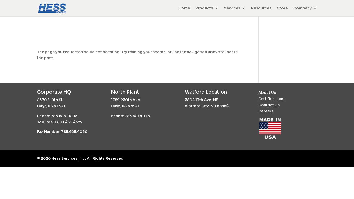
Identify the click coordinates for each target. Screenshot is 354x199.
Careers (265, 111)
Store (282, 8)
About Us (267, 92)
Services (232, 8)
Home (184, 8)
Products (204, 8)
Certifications (271, 98)
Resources (261, 8)
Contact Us (269, 105)
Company (302, 8)
